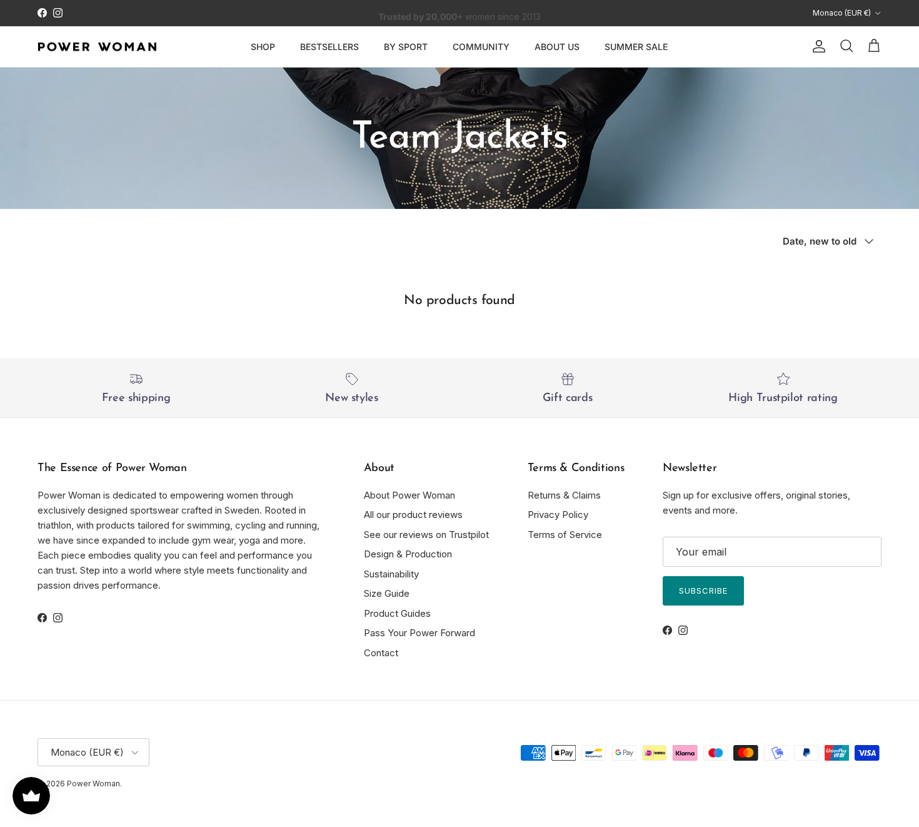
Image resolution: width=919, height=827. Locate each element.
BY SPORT (406, 46)
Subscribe (703, 591)
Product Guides (397, 613)
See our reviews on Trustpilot (426, 534)
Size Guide (386, 593)
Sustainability (391, 574)
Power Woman (93, 783)
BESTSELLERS (329, 46)
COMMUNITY (481, 46)
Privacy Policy (558, 514)
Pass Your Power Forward (419, 633)
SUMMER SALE (636, 46)
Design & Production (408, 554)
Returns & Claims (564, 495)
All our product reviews (413, 514)
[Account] (816, 46)
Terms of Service (565, 534)
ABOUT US (557, 46)
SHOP (263, 46)
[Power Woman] (97, 46)
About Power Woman (409, 495)
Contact (381, 653)
